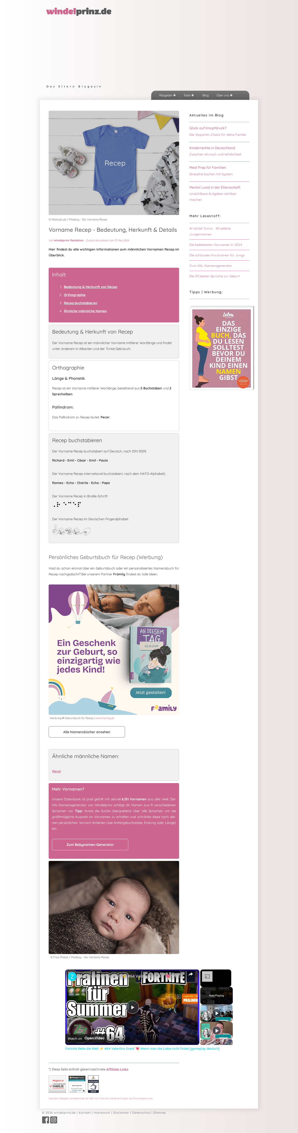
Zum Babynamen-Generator (90, 844)
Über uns (223, 95)
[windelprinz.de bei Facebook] (45, 1122)
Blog (205, 95)
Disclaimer (121, 1112)
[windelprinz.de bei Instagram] (53, 1122)
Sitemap (160, 1112)
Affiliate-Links (117, 1069)
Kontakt (85, 1112)
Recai (56, 771)
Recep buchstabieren (80, 303)
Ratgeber (166, 95)
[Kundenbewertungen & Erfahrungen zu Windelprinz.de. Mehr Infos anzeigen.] (77, 1092)
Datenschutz (141, 1112)
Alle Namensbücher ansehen (86, 732)
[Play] (216, 1013)
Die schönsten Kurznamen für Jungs (217, 255)
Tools (187, 95)
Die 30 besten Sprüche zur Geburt (214, 276)
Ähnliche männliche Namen (85, 311)
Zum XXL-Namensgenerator (210, 266)
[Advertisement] (149, 49)
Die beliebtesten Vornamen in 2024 (215, 245)
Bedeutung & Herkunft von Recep (90, 287)
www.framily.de (104, 718)
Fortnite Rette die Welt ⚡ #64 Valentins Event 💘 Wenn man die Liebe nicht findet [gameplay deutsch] (132, 976)
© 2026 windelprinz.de (59, 1112)
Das (100, 1098)
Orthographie (75, 295)
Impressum (102, 1112)
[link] (72, 976)
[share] (191, 974)
